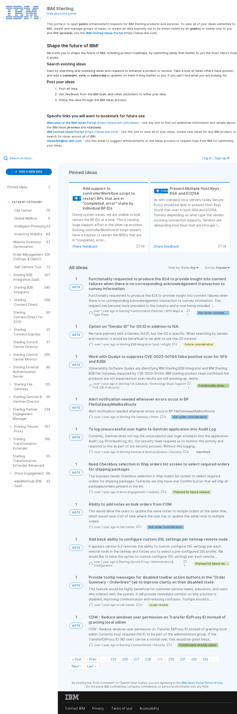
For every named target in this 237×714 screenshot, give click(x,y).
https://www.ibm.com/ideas (118, 122)
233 (205, 659)
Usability (153, 492)
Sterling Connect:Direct (135, 645)
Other (155, 417)
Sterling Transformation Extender (141, 311)
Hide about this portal (61, 13)
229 (160, 659)
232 (194, 659)
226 (125, 659)
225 (113, 659)
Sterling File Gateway (132, 384)
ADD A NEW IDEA (30, 171)
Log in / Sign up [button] (214, 158)
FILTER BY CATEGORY (27, 202)
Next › (76, 666)
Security (175, 452)
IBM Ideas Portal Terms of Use (202, 683)
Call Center (127, 527)
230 (171, 659)
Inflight (166, 344)
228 (148, 659)
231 (182, 659)
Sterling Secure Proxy (134, 562)
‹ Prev (92, 659)
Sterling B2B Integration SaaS (139, 344)
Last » (92, 666)
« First (76, 659)
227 (137, 659)
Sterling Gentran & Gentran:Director (143, 452)
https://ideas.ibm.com (101, 132)
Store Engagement (132, 492)
